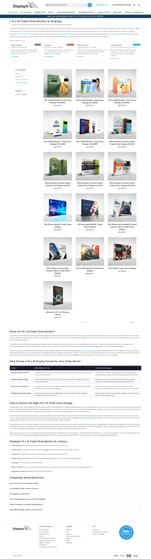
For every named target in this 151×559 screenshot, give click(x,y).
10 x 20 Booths (26, 12)
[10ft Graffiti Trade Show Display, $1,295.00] (122, 251)
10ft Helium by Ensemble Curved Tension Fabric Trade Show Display (122, 226)
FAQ (67, 532)
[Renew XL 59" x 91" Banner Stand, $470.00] (57, 295)
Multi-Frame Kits (21, 79)
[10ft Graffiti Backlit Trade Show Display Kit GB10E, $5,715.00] (90, 83)
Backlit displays (15, 433)
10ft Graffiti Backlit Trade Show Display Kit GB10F (90, 143)
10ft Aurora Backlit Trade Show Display (57, 225)
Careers (68, 538)
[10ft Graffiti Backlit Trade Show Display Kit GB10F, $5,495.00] (90, 124)
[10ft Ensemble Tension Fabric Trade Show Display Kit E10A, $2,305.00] (122, 166)
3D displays (89, 418)
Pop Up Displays (21, 82)
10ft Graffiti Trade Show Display (122, 268)
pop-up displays (112, 34)
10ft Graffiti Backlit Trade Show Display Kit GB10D (57, 101)
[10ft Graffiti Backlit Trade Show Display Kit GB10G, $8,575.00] (122, 83)
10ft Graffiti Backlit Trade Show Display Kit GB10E (90, 101)
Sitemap (68, 543)
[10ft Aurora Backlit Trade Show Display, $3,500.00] (57, 207)
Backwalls (19, 77)
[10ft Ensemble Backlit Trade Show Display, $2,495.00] (90, 207)
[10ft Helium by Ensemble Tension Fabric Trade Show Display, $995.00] (57, 251)
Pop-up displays (15, 424)
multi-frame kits (23, 34)
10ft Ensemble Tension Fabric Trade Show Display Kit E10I (58, 184)
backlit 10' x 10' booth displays (87, 351)
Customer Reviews (99, 534)
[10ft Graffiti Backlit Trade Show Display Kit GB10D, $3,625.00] (57, 83)
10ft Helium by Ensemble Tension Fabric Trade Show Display (58, 270)
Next (132, 322)
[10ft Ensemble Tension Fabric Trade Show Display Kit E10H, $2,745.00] (90, 166)
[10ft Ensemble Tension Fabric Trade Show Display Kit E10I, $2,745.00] (57, 166)
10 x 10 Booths (12, 12)
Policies (68, 534)
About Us (69, 530)
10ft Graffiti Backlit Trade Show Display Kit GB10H (57, 143)
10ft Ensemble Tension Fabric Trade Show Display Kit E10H (90, 184)
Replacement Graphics (86, 12)
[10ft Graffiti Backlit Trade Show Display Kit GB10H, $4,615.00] (57, 124)
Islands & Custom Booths (134, 12)
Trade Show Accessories (66, 12)
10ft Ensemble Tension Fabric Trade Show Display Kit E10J (122, 143)
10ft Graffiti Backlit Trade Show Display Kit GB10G (122, 101)
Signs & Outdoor (104, 12)
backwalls (100, 31)
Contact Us (96, 530)
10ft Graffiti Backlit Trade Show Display (90, 269)
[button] (101, 5)
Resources (117, 12)
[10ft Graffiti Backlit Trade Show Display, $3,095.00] (90, 251)
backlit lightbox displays (64, 34)
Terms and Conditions (73, 536)
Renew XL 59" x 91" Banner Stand (57, 313)
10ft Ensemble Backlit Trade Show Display (89, 225)
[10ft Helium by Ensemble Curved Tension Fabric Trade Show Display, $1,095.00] (122, 207)
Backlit (51, 12)
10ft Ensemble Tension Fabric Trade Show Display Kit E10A (122, 184)
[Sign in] (134, 5)
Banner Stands (40, 12)
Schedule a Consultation (101, 532)
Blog (67, 540)
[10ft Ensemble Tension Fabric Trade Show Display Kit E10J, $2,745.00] (122, 124)
